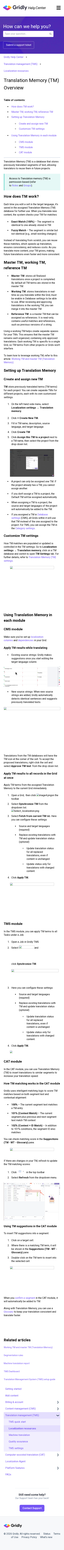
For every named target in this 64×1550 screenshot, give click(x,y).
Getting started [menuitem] (13, 1388)
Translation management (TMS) (20, 64)
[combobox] (25, 34)
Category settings (25, 528)
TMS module (26, 147)
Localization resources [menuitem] (22, 1428)
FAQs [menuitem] (8, 1474)
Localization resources (16, 70)
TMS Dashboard (12, 1371)
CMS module (26, 142)
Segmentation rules (13, 1355)
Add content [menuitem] (11, 1395)
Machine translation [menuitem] (19, 1435)
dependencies (26, 640)
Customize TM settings (32, 128)
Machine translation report (17, 1363)
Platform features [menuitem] (15, 1467)
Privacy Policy (29, 1537)
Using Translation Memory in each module (34, 135)
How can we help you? (27, 26)
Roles (15, 185)
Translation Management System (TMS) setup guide (29, 1379)
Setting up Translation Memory (27, 117)
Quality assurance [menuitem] (18, 1441)
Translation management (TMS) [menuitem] (22, 1415)
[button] (57, 1402)
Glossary (8, 1311)
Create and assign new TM (33, 123)
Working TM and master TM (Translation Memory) (28, 1347)
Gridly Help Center (13, 57)
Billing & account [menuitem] (14, 1402)
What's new (46, 1537)
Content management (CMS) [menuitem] (20, 1408)
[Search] (50, 34)
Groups (27, 185)
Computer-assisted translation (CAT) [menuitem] (25, 1454)
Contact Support (32, 1508)
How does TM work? (22, 106)
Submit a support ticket (18, 44)
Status (46, 1533)
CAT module (25, 152)
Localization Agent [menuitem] (15, 1461)
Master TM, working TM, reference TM (32, 111)
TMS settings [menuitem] (16, 1448)
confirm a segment (25, 1297)
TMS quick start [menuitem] (17, 1421)
